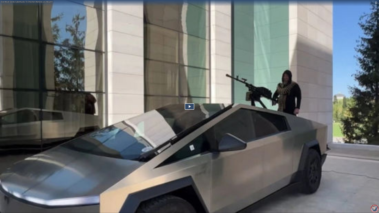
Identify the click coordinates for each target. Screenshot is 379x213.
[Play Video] (189, 106)
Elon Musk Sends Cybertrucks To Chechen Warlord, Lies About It (26, 2)
